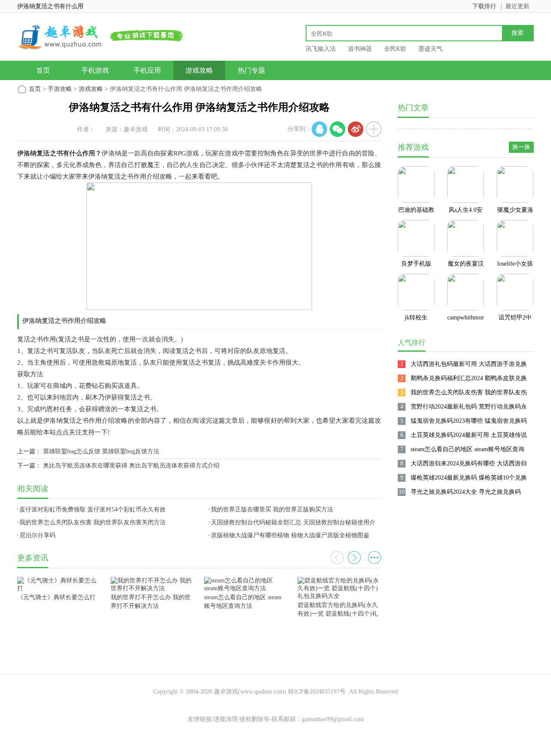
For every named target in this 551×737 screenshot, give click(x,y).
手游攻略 (60, 89)
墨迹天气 (430, 49)
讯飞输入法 (321, 49)
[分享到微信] (337, 129)
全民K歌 (395, 49)
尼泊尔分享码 (37, 535)
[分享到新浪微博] (355, 129)
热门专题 (251, 70)
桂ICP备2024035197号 (317, 691)
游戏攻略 (199, 70)
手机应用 (147, 70)
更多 (374, 557)
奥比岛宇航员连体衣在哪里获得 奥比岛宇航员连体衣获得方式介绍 (131, 465)
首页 (43, 70)
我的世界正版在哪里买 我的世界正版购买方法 (272, 509)
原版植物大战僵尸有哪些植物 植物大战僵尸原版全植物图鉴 (290, 535)
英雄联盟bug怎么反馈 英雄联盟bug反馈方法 (101, 451)
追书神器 (360, 49)
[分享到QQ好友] (319, 129)
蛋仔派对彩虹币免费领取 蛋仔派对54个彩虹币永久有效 (92, 509)
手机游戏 (95, 70)
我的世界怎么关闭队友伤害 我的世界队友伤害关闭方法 (92, 522)
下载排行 (484, 6)
